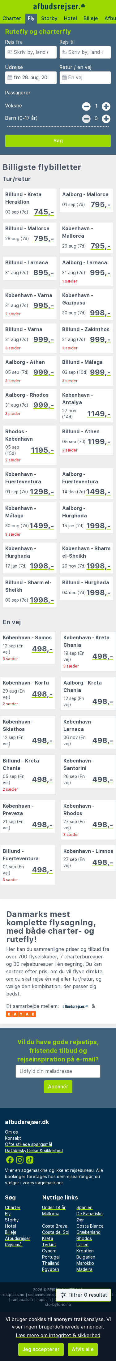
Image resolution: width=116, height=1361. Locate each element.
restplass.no (13, 1295)
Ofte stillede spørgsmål (28, 1144)
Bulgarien (85, 1257)
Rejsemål (14, 1244)
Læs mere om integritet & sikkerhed (58, 1335)
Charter (11, 18)
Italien (82, 1244)
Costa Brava (54, 1226)
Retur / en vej (75, 67)
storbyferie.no (58, 1305)
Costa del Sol (55, 1232)
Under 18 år (54, 1207)
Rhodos (84, 1238)
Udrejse (14, 67)
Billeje (91, 18)
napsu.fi (44, 1300)
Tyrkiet (49, 1244)
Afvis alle (83, 1349)
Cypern (49, 1250)
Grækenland (88, 1232)
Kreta (47, 1238)
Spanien (84, 1207)
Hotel (70, 18)
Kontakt (13, 1138)
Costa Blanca (90, 1226)
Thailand (50, 1263)
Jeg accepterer (41, 1349)
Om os (11, 1132)
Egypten (50, 1269)
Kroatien (85, 1250)
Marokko (85, 1263)
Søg (58, 141)
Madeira (84, 1269)
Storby (49, 18)
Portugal (51, 1257)
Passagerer (18, 93)
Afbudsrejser (17, 1238)
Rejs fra (14, 42)
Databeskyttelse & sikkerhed (34, 1150)
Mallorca (50, 1213)
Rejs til (67, 42)
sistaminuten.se (42, 1295)
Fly (31, 18)
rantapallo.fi (22, 1300)
